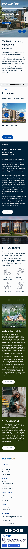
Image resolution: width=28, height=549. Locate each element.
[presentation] (20, 31)
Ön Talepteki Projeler (18, 98)
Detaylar (6, 23)
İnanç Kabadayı (6, 509)
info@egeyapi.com (9, 523)
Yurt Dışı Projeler (6, 486)
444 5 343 (7, 520)
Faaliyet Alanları (6, 472)
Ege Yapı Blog (5, 507)
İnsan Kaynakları (6, 474)
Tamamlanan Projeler (7, 488)
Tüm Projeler (7, 137)
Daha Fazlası (7, 212)
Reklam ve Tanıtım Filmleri (8, 497)
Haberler (4, 495)
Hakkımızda (5, 467)
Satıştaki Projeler (6, 98)
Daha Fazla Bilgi (8, 381)
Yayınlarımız (5, 500)
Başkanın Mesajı (6, 469)
